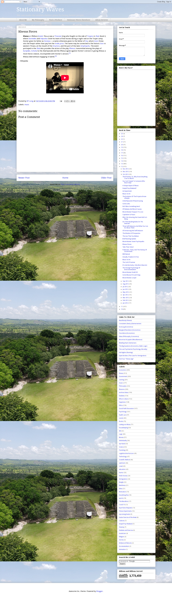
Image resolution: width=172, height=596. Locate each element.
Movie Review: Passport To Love (133, 212)
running (121, 380)
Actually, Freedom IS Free (131, 257)
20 (122, 144)
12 (122, 166)
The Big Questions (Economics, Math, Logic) (133, 346)
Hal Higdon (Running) (126, 352)
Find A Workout (55, 20)
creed (121, 466)
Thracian (57, 36)
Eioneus (47, 41)
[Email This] (65, 101)
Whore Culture (123, 399)
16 (122, 155)
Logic (121, 434)
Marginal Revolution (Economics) (129, 330)
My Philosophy (38, 20)
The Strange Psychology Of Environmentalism (131, 268)
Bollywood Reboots (125, 543)
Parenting (122, 450)
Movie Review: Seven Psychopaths (133, 241)
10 (122, 309)
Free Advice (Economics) (126, 333)
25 (122, 133)
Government (123, 376)
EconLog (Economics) (126, 327)
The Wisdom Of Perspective (131, 233)
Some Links (126, 204)
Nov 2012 (126, 171)
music (26, 105)
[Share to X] (70, 101)
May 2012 (126, 292)
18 (122, 150)
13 (122, 164)
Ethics (121, 405)
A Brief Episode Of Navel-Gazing (133, 201)
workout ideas (123, 392)
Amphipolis (85, 46)
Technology (123, 456)
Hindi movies (123, 476)
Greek (40, 36)
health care (122, 415)
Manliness (122, 485)
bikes (120, 488)
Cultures (121, 521)
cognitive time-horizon (126, 453)
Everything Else (123, 495)
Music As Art (126, 194)
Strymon (56, 46)
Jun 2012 (126, 289)
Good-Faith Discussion (126, 408)
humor (121, 472)
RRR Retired (126, 254)
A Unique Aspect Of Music (131, 185)
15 (122, 158)
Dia (86, 41)
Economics (122, 370)
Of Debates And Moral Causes (132, 209)
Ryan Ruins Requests (125, 508)
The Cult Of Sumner (129, 262)
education (122, 469)
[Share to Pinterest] (74, 101)
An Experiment (127, 191)
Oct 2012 (126, 174)
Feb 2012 (126, 300)
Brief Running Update (129, 239)
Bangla (121, 482)
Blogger (99, 591)
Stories (121, 540)
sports (121, 498)
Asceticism (122, 533)
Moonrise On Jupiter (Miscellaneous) (130, 339)
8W (120, 431)
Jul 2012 (125, 286)
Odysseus (44, 39)
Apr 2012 (126, 295)
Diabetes (121, 396)
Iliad (97, 36)
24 (122, 136)
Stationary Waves (40, 9)
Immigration (123, 479)
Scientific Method (124, 460)
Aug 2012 (126, 284)
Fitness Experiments (125, 511)
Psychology (122, 411)
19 (122, 147)
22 (122, 139)
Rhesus (72, 48)
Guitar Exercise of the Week (127, 517)
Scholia (34, 51)
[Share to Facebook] (72, 101)
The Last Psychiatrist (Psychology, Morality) (133, 349)
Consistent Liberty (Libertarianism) (130, 323)
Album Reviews (101, 20)
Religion (121, 537)
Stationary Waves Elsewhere (78, 20)
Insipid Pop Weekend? (129, 188)
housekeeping (123, 428)
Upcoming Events (124, 514)
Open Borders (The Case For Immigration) (132, 355)
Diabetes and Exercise (126, 530)
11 (122, 306)
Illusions (121, 389)
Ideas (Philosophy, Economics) (129, 336)
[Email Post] (60, 101)
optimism (122, 463)
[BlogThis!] (67, 101)
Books (121, 421)
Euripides (26, 51)
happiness (122, 402)
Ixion (96, 41)
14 (122, 161)
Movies (121, 437)
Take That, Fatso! (128, 247)
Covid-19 (122, 504)
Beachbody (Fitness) (125, 320)
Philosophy (122, 386)
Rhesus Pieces (127, 244)
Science (121, 447)
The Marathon (123, 501)
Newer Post (24, 177)
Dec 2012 (126, 169)
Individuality (123, 440)
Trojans (90, 36)
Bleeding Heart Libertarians (127, 343)
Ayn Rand (122, 444)
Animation (122, 549)
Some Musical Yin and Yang (131, 275)
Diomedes (32, 39)
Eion (102, 43)
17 (122, 153)
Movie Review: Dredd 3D (130, 272)
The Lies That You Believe (131, 236)
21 (122, 142)
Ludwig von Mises (124, 424)
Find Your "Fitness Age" (126, 359)
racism (121, 418)
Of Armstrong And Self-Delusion (133, 230)
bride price (59, 43)
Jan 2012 (126, 303)
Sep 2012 (126, 281)
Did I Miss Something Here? (131, 206)
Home (65, 177)
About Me (23, 20)
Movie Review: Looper (129, 278)
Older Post (106, 177)
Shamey (121, 527)
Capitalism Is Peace (129, 214)
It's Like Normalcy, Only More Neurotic (135, 265)
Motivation (122, 492)
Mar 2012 (126, 297)
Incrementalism (124, 546)
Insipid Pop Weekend (125, 524)
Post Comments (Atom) (70, 184)
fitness (121, 373)
